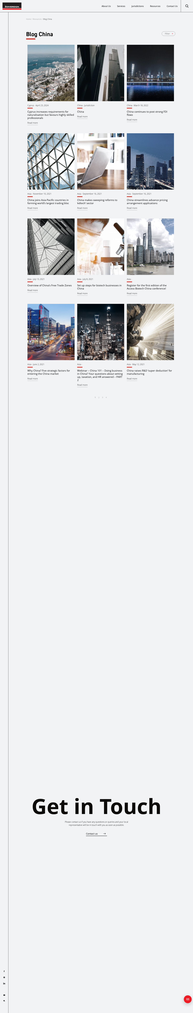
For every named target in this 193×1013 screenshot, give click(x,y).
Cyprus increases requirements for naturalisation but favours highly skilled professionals (50, 115)
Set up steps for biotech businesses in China (99, 287)
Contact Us (172, 6)
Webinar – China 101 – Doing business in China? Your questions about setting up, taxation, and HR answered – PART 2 (100, 375)
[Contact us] (188, 999)
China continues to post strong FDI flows (147, 113)
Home (28, 19)
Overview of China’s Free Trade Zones (49, 285)
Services (121, 6)
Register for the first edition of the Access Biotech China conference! (147, 287)
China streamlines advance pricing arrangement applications (147, 201)
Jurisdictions (138, 6)
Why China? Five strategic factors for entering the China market (48, 372)
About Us (106, 6)
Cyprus (30, 105)
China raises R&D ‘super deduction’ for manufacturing (149, 372)
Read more (32, 122)
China (79, 105)
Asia (29, 193)
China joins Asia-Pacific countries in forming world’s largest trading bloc (48, 201)
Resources (155, 6)
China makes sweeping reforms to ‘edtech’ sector (97, 201)
